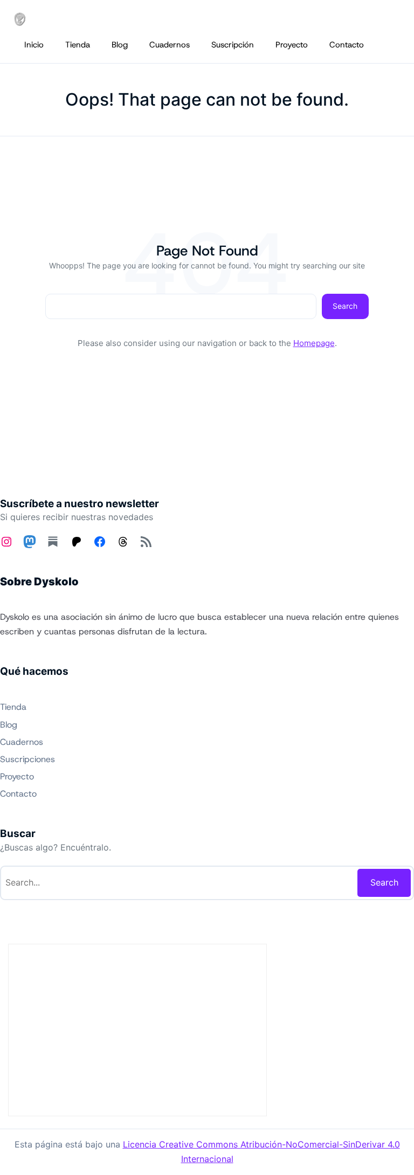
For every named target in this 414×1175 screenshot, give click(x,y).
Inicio (34, 44)
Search (345, 305)
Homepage (314, 343)
